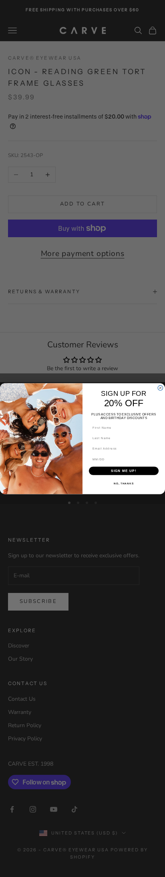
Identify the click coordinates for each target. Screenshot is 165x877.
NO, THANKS (124, 483)
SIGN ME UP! (124, 470)
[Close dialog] (160, 387)
